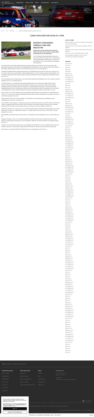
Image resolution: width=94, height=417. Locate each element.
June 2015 (67, 298)
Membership (20, 2)
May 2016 (67, 276)
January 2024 (68, 105)
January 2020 (68, 188)
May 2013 (67, 348)
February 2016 (69, 282)
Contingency (45, 2)
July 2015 (67, 296)
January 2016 (68, 284)
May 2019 (67, 204)
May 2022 (67, 131)
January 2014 (68, 332)
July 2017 (67, 248)
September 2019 (69, 196)
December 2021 (69, 141)
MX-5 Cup (4, 382)
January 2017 (68, 260)
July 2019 (67, 200)
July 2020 (67, 176)
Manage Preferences (15, 412)
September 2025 (69, 81)
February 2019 (69, 210)
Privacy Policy (21, 403)
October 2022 (69, 121)
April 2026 (68, 71)
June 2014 (67, 322)
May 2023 (67, 115)
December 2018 (69, 214)
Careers (40, 373)
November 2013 (69, 336)
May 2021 (67, 155)
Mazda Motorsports (9, 3)
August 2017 (68, 246)
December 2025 (69, 77)
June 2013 (67, 346)
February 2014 (69, 330)
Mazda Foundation (25, 379)
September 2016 (69, 268)
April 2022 (68, 133)
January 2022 (68, 139)
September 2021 (69, 147)
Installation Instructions (27, 384)
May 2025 (67, 87)
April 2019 (68, 206)
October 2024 (69, 95)
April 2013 (68, 350)
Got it (15, 408)
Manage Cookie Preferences (32, 406)
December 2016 (69, 262)
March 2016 (68, 280)
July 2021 (67, 151)
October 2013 (69, 338)
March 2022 (68, 135)
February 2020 (69, 186)
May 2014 (67, 324)
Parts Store (29, 2)
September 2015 (69, 292)
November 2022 (69, 119)
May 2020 (67, 180)
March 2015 (68, 304)
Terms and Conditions (7, 404)
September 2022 (69, 123)
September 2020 (69, 171)
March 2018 (68, 232)
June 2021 (67, 153)
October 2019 (69, 194)
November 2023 (69, 107)
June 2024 (67, 99)
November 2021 (69, 143)
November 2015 (69, 288)
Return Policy (42, 382)
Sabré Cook (4, 94)
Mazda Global (24, 376)
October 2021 (69, 145)
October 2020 (69, 170)
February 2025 (69, 91)
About (39, 370)
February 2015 (69, 306)
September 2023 (69, 111)
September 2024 (69, 97)
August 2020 (68, 174)
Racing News (41, 379)
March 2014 (68, 328)
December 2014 (69, 310)
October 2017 (69, 242)
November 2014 (69, 312)
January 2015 (68, 308)
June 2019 (67, 202)
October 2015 (69, 290)
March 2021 (68, 159)
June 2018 (67, 226)
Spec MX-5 (5, 384)
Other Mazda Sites (25, 370)
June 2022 (67, 129)
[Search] (90, 2)
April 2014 (68, 326)
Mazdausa (23, 373)
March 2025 (68, 89)
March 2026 (68, 73)
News (37, 2)
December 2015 (69, 286)
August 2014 (68, 318)
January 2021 (68, 164)
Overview (4, 390)
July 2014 (67, 320)
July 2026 (67, 65)
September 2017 (69, 244)
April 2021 (68, 158)
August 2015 (68, 294)
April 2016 (68, 278)
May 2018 (67, 228)
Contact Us (41, 384)
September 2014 (69, 316)
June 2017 (67, 250)
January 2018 (68, 236)
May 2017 (67, 252)
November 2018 (69, 216)
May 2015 (67, 300)
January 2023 (68, 117)
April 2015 (68, 302)
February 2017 (69, 258)
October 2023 (69, 109)
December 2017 (69, 238)
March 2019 (68, 208)
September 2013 (69, 340)
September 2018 (69, 220)
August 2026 (68, 63)
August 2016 (68, 270)
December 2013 (69, 334)
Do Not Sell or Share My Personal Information (54, 406)
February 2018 (69, 234)
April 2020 (68, 182)
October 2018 (69, 218)
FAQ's (39, 376)
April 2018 (68, 230)
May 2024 (67, 101)
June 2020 (67, 178)
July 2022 (67, 127)
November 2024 (69, 93)
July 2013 (67, 344)
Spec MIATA (5, 387)
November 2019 (69, 192)
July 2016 (67, 272)
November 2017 (69, 240)
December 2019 (69, 190)
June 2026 (67, 67)
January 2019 (68, 212)
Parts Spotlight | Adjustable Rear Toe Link (76, 53)
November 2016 (69, 264)
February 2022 (69, 137)
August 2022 (68, 125)
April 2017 (68, 254)
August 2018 (68, 222)
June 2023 (67, 113)
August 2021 (68, 149)
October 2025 (69, 79)
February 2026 (69, 75)
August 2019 (68, 198)
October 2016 (69, 266)
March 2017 (68, 256)
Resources (55, 2)
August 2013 (68, 342)
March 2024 (68, 103)
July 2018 (67, 224)
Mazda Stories (24, 382)
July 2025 (67, 83)
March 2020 (68, 184)
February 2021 (69, 161)
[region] (15, 406)
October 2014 (69, 314)
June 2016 (67, 274)
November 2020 (69, 167)
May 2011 (67, 352)
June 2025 (67, 85)
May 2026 (67, 69)
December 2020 (69, 165)
